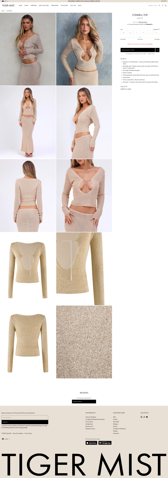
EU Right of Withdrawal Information (95, 419)
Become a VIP (89, 426)
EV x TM (73, 5)
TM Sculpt (64, 5)
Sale (79, 5)
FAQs (114, 417)
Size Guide (116, 422)
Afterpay (115, 431)
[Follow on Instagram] (141, 417)
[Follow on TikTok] (144, 417)
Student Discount (90, 429)
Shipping (115, 424)
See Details (150, 44)
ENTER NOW (51, 474)
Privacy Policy (89, 422)
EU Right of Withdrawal (119, 429)
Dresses (34, 5)
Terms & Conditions (91, 417)
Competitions (89, 424)
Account (163, 1)
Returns (115, 426)
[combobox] (39, 452)
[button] (140, 24)
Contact (115, 419)
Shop (26, 5)
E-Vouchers (116, 433)
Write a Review (80, 402)
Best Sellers (44, 5)
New (20, 5)
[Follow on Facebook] (147, 417)
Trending (54, 5)
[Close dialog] (65, 425)
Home (3, 10)
